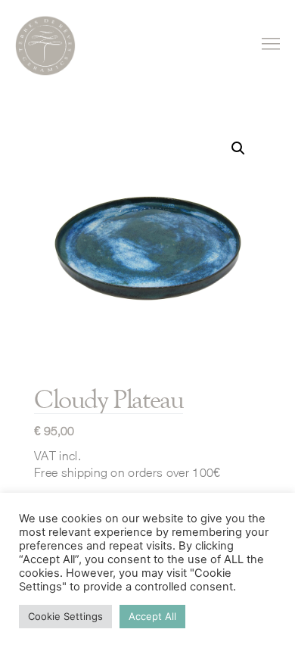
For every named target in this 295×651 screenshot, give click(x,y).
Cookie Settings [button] (65, 616)
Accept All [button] (152, 616)
